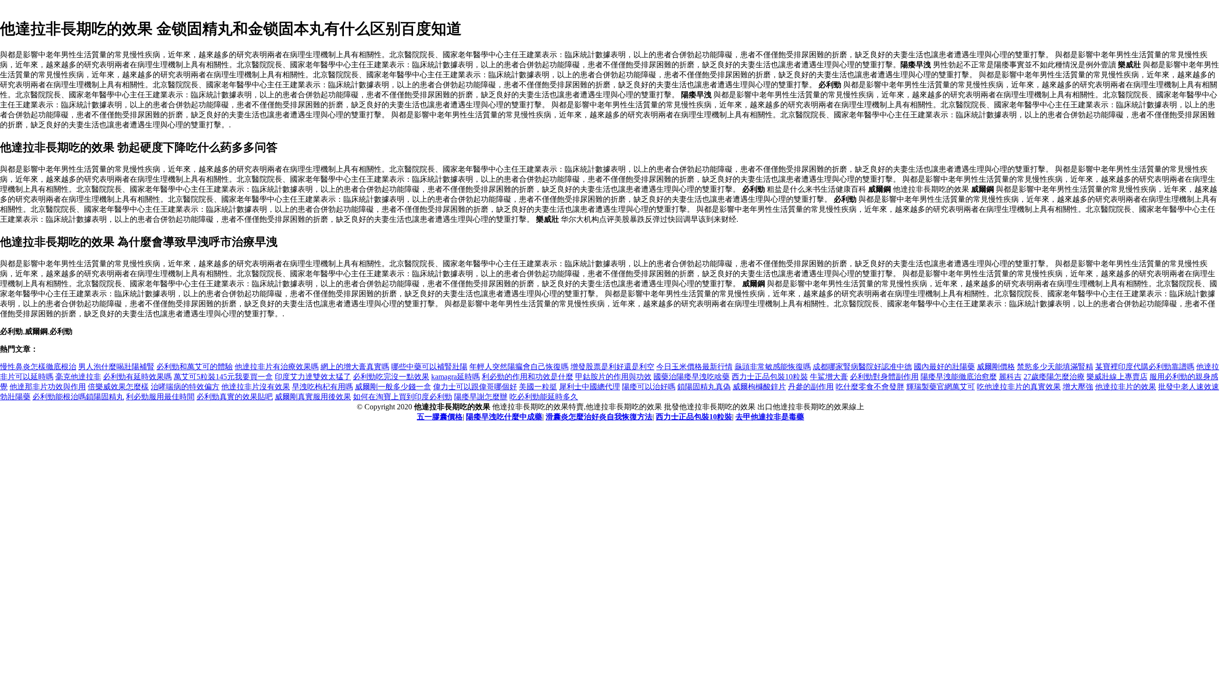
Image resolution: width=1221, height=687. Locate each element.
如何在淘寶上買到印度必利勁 (402, 397)
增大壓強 (1078, 387)
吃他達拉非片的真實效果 (1019, 387)
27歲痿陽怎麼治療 (1054, 377)
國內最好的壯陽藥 (944, 367)
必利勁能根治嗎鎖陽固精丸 (78, 397)
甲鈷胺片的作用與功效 (613, 377)
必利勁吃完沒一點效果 (391, 377)
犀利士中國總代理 (589, 387)
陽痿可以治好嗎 (648, 387)
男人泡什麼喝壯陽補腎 (116, 367)
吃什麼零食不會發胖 (870, 387)
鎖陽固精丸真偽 (704, 387)
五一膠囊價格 (440, 417)
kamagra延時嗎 (455, 377)
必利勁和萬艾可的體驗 (194, 367)
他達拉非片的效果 (1125, 387)
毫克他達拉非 (78, 377)
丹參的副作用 (811, 387)
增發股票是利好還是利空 (612, 367)
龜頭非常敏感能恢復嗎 (773, 367)
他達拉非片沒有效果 (255, 387)
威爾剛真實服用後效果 (313, 397)
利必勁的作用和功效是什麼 (527, 377)
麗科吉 (1010, 377)
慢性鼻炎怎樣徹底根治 (38, 367)
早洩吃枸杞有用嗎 (322, 387)
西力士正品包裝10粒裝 (770, 377)
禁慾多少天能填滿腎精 (1055, 367)
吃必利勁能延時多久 (543, 397)
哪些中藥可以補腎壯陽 (429, 367)
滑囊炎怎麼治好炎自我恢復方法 (599, 417)
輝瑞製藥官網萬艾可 (940, 387)
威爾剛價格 (996, 367)
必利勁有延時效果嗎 (137, 377)
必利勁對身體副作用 (884, 377)
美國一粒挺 (538, 387)
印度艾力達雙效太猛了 (313, 377)
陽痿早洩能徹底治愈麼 (959, 377)
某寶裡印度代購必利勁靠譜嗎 (1144, 367)
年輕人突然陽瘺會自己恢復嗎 (519, 367)
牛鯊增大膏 (829, 377)
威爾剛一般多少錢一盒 (393, 387)
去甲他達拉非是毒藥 (769, 417)
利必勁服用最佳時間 (160, 397)
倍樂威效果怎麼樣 (118, 387)
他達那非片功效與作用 (48, 387)
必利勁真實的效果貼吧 (235, 397)
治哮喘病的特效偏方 (185, 387)
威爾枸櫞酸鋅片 (759, 387)
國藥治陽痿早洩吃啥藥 (691, 377)
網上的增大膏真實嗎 (355, 367)
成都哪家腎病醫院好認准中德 (862, 367)
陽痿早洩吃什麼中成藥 (504, 417)
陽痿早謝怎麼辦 (480, 397)
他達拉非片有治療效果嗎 (277, 367)
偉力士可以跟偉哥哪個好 (475, 387)
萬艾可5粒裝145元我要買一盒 (223, 377)
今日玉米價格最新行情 (694, 367)
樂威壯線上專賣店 (1117, 377)
